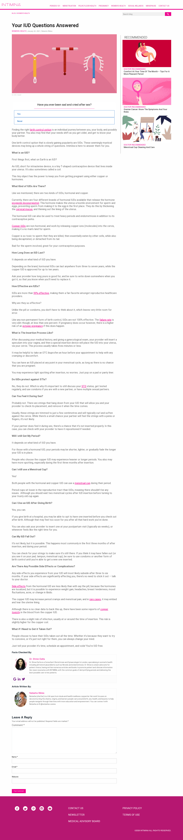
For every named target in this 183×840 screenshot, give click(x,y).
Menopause (151, 6)
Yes (19, 114)
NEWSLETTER (76, 814)
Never (20, 121)
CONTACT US (75, 808)
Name (15, 757)
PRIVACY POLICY (132, 808)
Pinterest (33, 808)
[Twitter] (23, 679)
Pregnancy (104, 6)
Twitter (25, 808)
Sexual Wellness (135, 6)
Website (15, 777)
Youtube (50, 808)
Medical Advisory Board (84, 821)
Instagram (41, 808)
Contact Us (164, 6)
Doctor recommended (135, 69)
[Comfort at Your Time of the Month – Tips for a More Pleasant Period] (146, 53)
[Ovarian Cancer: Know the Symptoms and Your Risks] (146, 91)
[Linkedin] (19, 679)
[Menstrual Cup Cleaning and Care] (146, 128)
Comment (18, 725)
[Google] (14, 679)
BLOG (14, 13)
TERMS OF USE (131, 814)
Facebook (17, 808)
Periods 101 (55, 6)
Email (14, 767)
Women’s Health (118, 6)
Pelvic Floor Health (87, 6)
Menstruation (69, 6)
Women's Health (23, 13)
